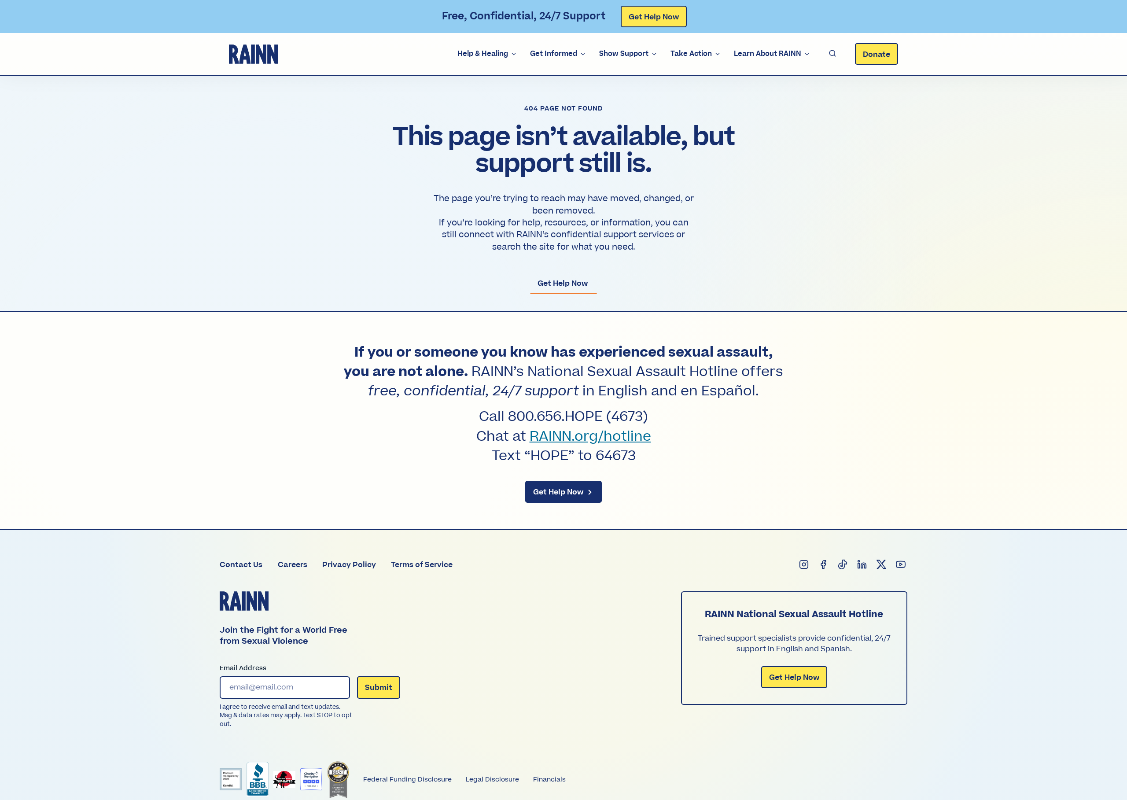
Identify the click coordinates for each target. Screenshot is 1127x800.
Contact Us (241, 565)
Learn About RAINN (767, 54)
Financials (549, 779)
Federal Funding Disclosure (407, 779)
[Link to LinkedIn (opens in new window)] (862, 565)
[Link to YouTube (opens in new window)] (901, 565)
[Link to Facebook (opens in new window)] (824, 565)
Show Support (623, 54)
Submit (378, 687)
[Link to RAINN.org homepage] (253, 54)
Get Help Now (654, 17)
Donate (876, 54)
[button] (832, 54)
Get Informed (553, 54)
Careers (292, 565)
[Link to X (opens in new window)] (882, 565)
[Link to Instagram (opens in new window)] (804, 565)
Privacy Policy (349, 565)
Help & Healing (482, 54)
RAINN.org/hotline (590, 436)
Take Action (691, 54)
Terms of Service (422, 565)
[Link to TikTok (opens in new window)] (843, 565)
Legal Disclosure (492, 779)
